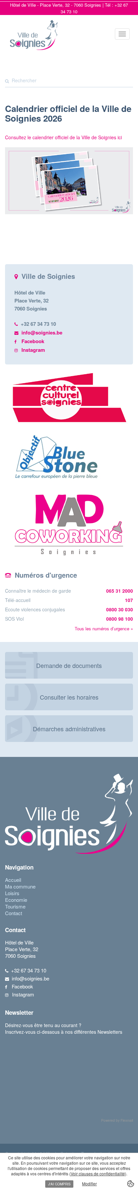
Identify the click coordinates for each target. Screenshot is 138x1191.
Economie (16, 899)
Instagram (33, 349)
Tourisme (15, 906)
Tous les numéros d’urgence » (104, 628)
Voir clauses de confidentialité (98, 1173)
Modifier (89, 1183)
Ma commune (20, 886)
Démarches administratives (69, 728)
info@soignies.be (41, 332)
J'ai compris (59, 1184)
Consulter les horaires (69, 697)
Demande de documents (69, 665)
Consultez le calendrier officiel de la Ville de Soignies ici (63, 137)
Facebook (32, 341)
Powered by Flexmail (117, 1120)
